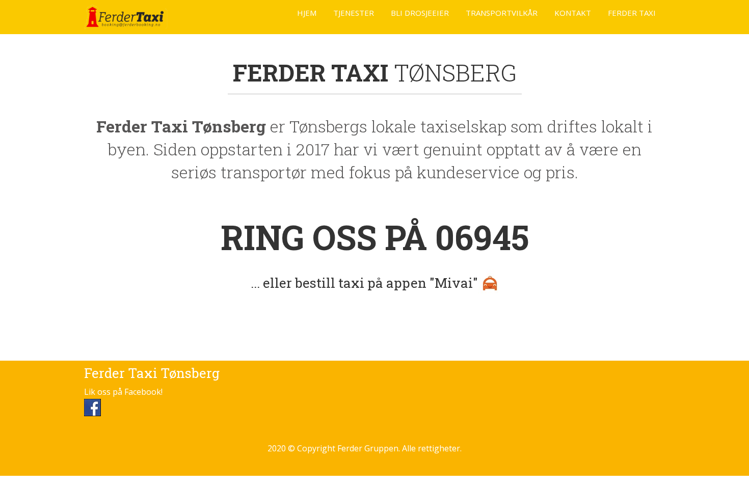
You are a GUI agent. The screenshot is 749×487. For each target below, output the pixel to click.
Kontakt (572, 13)
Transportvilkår (502, 13)
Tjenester (353, 13)
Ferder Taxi (632, 13)
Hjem (306, 13)
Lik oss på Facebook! (123, 391)
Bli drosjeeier (420, 13)
